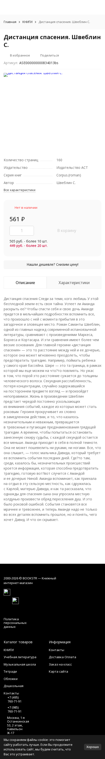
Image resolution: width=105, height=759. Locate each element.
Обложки (11, 679)
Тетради (10, 671)
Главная (10, 22)
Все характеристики (19, 190)
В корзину (66, 230)
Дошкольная (13, 686)
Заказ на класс (60, 664)
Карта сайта (58, 671)
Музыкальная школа (20, 664)
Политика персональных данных (15, 623)
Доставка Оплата (62, 657)
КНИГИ (27, 22)
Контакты (56, 650)
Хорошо (92, 747)
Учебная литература (20, 657)
